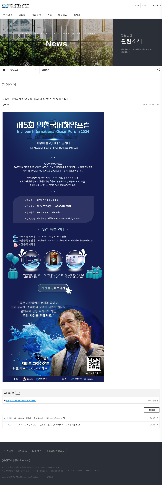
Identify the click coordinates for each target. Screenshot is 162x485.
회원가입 (145, 5)
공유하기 (158, 69)
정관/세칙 (37, 450)
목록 (153, 410)
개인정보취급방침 (55, 450)
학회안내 (7, 14)
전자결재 (78, 14)
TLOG (43, 477)
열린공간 (62, 14)
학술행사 (36, 14)
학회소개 (8, 450)
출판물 (22, 14)
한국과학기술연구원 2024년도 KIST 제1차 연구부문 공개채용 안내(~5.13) (47, 425)
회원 (49, 14)
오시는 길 (22, 450)
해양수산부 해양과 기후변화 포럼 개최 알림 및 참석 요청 (39, 418)
